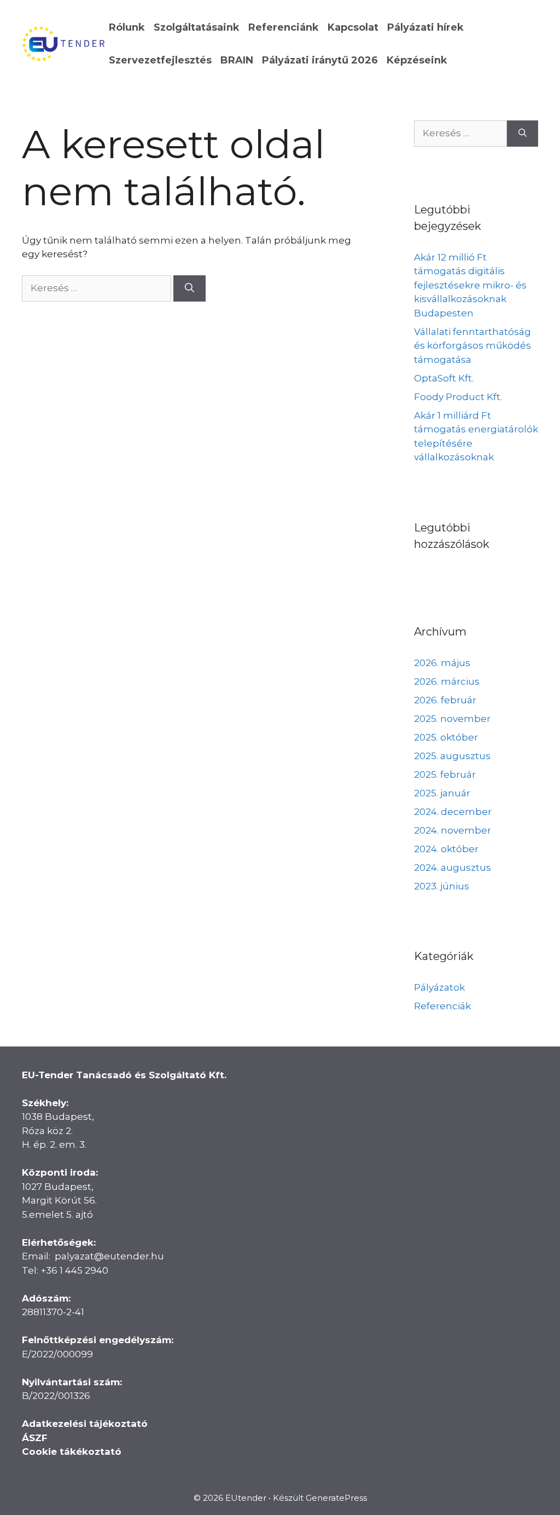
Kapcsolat (353, 27)
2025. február (445, 774)
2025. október (446, 737)
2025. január (442, 793)
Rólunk (127, 27)
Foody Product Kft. (458, 396)
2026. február (445, 700)
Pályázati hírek (425, 27)
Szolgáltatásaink (197, 27)
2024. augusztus (452, 867)
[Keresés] (189, 288)
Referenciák (442, 1006)
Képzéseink (417, 60)
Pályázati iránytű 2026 (320, 60)
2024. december (453, 811)
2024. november (452, 830)
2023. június (441, 886)
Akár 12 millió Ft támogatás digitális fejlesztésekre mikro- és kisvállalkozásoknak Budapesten (470, 285)
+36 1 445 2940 (74, 1270)
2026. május (442, 662)
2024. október (446, 848)
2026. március (447, 681)
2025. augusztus (452, 755)
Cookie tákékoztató (71, 1451)
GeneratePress (336, 1498)
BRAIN (236, 60)
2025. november (452, 718)
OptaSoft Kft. (444, 378)
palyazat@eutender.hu (109, 1256)
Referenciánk (283, 27)
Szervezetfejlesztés (160, 60)
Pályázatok (439, 987)
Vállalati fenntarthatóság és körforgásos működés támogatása (472, 345)
